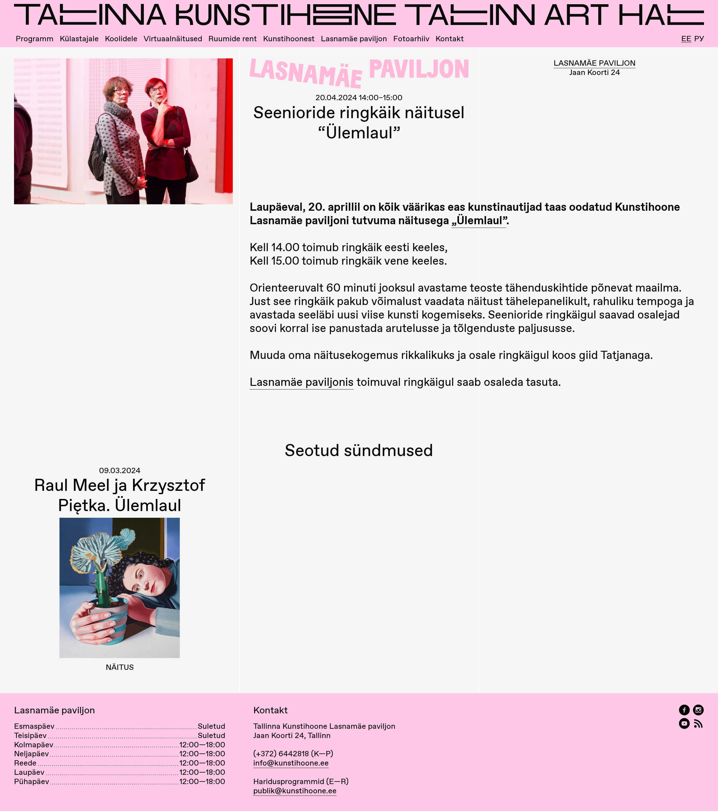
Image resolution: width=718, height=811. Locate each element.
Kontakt (450, 38)
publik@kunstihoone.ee (295, 790)
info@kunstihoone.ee (291, 763)
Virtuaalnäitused (173, 38)
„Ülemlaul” (479, 220)
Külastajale (79, 38)
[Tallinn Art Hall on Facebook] (684, 710)
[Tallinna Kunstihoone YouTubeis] (684, 723)
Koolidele (121, 38)
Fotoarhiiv (411, 38)
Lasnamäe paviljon (354, 38)
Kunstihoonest (289, 38)
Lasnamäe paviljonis (302, 381)
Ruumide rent (232, 38)
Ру (699, 38)
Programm (35, 38)
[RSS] (698, 723)
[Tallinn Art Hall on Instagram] (698, 710)
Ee (686, 39)
